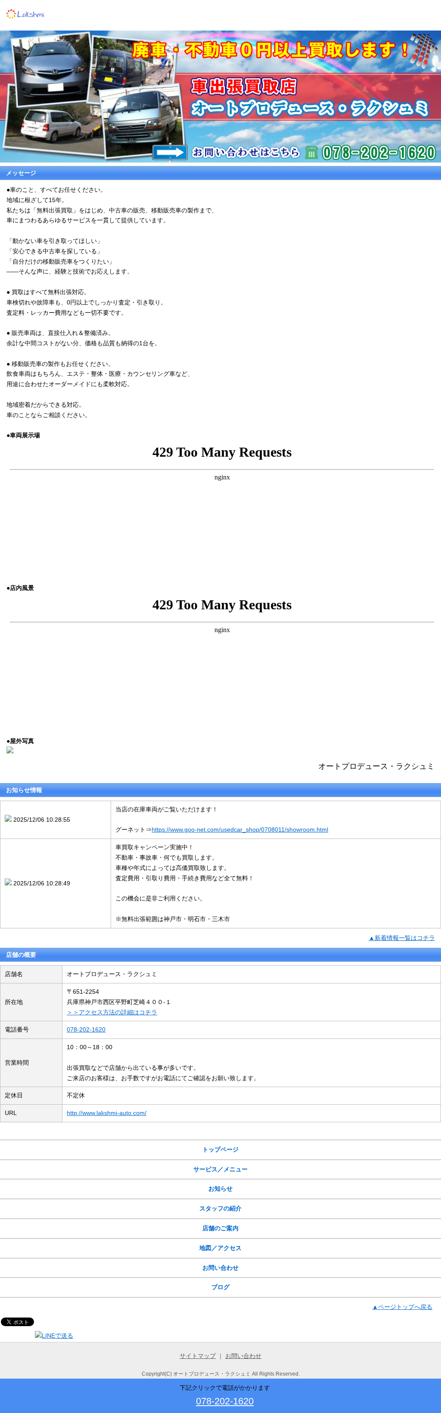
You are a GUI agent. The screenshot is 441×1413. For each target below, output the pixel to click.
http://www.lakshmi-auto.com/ (106, 1112)
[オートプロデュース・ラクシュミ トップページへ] (26, 24)
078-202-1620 (86, 1029)
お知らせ (220, 1188)
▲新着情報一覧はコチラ (402, 937)
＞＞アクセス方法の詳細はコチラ (112, 1012)
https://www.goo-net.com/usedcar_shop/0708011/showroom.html (240, 829)
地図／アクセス (220, 1247)
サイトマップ (198, 1355)
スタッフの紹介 (220, 1208)
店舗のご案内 (220, 1228)
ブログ (220, 1287)
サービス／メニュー (220, 1169)
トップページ (220, 1149)
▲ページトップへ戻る (402, 1306)
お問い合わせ (220, 1267)
